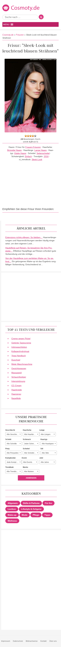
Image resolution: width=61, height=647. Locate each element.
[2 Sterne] (28, 136)
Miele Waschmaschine (21, 364)
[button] (6, 24)
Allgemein (13, 503)
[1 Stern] (26, 136)
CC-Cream (16, 385)
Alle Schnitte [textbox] (12, 444)
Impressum (5, 641)
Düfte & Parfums (31, 503)
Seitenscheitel (43, 153)
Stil (41, 449)
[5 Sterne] (35, 136)
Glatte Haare (20, 153)
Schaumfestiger (18, 377)
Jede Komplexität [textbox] (14, 462)
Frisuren (20, 35)
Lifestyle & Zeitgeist (31, 509)
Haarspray (16, 394)
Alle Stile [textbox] (45, 453)
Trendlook (9, 467)
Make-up (12, 515)
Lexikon (12, 509)
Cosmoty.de (7, 35)
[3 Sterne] (30, 136)
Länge (42, 430)
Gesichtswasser (18, 368)
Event (24, 458)
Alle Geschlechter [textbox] (14, 434)
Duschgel (15, 360)
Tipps (47, 515)
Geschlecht (10, 430)
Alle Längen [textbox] (45, 434)
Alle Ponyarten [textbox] (13, 453)
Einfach (28, 156)
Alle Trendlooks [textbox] (13, 471)
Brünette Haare (14, 150)
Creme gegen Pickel (20, 338)
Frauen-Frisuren (33, 147)
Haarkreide (16, 390)
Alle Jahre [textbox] (45, 462)
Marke (25, 467)
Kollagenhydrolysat (20, 351)
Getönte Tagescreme (21, 343)
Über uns (53, 641)
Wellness (12, 521)
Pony (7, 449)
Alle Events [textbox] (27, 462)
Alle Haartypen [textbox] (48, 444)
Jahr (41, 458)
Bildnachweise (32, 641)
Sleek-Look (37, 159)
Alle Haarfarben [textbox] (30, 434)
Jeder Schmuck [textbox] (30, 444)
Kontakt (43, 641)
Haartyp (43, 439)
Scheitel (26, 449)
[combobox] (13, 434)
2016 (46, 156)
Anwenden (31, 478)
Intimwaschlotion (19, 347)
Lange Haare (40, 150)
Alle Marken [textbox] (29, 471)
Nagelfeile (16, 398)
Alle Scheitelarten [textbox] (31, 453)
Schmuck (27, 439)
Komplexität (10, 458)
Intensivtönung (18, 381)
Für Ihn (48, 503)
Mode (24, 515)
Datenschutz (18, 641)
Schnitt (8, 439)
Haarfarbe (27, 430)
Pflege (36, 515)
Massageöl (16, 373)
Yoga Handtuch (18, 355)
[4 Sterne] (33, 136)
